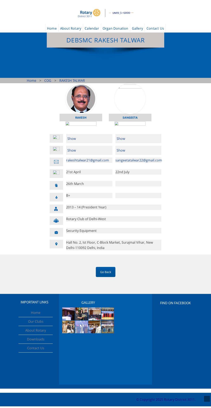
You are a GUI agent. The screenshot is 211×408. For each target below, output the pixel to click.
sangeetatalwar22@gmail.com (138, 160)
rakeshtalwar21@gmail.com (87, 160)
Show (71, 138)
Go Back (105, 272)
